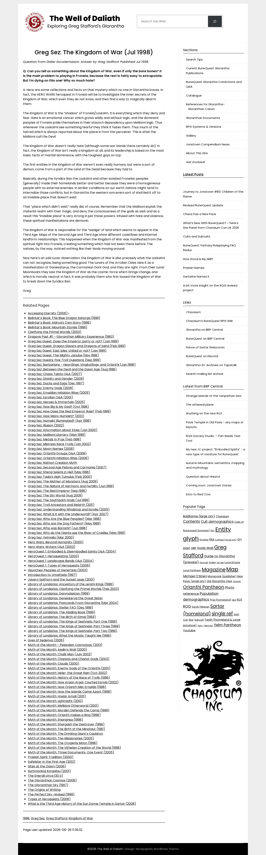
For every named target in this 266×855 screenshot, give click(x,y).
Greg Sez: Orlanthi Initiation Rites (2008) (58, 458)
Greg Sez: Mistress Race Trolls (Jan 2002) (59, 444)
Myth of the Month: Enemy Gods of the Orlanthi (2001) (69, 668)
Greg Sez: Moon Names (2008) (51, 448)
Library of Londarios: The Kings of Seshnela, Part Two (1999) (72, 631)
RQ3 (239, 600)
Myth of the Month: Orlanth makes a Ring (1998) (64, 715)
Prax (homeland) (220, 599)
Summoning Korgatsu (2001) (49, 771)
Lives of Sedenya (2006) (46, 640)
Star (191, 620)
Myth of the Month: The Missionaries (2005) (61, 738)
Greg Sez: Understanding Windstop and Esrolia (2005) (69, 509)
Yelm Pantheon (227, 625)
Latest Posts (193, 174)
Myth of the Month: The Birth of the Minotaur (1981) (66, 729)
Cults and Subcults (196, 236)
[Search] (215, 21)
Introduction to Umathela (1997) (52, 575)
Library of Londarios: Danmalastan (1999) (59, 593)
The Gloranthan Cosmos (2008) (52, 780)
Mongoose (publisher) (222, 576)
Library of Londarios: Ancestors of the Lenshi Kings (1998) (71, 584)
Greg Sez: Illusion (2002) (46, 425)
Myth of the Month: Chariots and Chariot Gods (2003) (68, 659)
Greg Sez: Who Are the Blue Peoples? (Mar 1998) (64, 519)
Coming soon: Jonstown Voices (209, 485)
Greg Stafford (56, 818)
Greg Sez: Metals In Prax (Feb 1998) (54, 439)
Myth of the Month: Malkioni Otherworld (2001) (63, 705)
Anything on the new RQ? (204, 413)
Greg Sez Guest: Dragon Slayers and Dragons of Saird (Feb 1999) (77, 346)
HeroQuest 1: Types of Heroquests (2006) (59, 565)
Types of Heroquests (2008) (49, 799)
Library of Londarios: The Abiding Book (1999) (61, 612)
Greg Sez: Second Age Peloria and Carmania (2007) (67, 467)
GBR (193, 548)
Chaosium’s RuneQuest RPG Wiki (209, 321)
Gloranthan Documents (203, 118)
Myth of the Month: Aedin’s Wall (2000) (57, 649)
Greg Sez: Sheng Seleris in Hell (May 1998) (59, 472)
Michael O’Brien (195, 576)
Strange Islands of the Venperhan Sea (213, 396)
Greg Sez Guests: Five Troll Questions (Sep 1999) (64, 360)
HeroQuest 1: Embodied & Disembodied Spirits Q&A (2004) (72, 551)
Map (232, 569)
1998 (26, 818)
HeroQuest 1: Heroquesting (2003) (53, 556)
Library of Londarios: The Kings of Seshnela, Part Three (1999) (74, 626)
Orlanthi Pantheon (203, 587)
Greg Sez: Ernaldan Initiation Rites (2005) (59, 392)
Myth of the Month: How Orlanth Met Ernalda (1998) (67, 687)
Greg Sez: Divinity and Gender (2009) (56, 378)
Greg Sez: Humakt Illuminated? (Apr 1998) (59, 420)
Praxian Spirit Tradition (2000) (50, 757)
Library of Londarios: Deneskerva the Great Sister (65, 598)
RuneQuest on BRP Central (205, 339)
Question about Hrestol (203, 477)
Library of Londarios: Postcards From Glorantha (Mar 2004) (73, 603)
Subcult (199, 619)
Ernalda (204, 539)
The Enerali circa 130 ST (45, 775)
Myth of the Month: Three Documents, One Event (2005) (71, 752)
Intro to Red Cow (198, 494)
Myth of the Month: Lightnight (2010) (55, 701)
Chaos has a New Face (199, 214)
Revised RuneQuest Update (203, 205)
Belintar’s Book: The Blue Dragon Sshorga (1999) (64, 318)
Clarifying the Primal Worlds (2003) (54, 332)
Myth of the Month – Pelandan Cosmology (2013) (65, 645)
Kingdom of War (81, 818)
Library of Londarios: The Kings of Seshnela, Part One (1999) (72, 621)
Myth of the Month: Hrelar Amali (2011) (57, 696)
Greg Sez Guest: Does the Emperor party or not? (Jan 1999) (73, 341)
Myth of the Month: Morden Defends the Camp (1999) (68, 710)
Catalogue (194, 95)
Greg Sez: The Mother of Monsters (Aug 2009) (63, 481)
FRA (211, 539)
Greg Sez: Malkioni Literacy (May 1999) (56, 434)
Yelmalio (208, 625)
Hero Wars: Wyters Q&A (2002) (51, 547)
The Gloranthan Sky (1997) (48, 785)
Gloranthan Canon (201, 109)
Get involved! (195, 162)
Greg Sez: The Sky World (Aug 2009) (55, 495)
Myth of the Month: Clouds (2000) (53, 663)
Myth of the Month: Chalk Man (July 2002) (60, 654)
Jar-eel (220, 562)
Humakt (204, 562)
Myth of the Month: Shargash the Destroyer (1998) (66, 724)
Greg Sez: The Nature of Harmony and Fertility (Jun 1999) (71, 486)
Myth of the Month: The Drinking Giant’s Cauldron (65, 733)
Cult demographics (217, 521)
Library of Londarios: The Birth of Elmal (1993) (62, 617)
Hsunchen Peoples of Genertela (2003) (58, 570)
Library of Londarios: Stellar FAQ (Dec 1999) (60, 607)
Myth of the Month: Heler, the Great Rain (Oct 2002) (67, 673)
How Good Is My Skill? (198, 259)
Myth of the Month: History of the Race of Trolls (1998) (69, 677)
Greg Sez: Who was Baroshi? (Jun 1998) (57, 528)
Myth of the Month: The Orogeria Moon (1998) (62, 743)
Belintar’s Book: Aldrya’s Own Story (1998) (59, 322)
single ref (222, 613)
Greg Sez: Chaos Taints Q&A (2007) (55, 374)
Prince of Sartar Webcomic (205, 347)
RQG (187, 606)
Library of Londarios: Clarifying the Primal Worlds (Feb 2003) (73, 589)
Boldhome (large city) (199, 516)
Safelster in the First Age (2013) (51, 761)
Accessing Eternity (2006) (48, 313)
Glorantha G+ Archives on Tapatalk (211, 365)
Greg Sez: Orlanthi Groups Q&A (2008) (57, 453)
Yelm (200, 625)
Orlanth (237, 581)
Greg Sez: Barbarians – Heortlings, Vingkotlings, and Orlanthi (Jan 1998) (82, 364)
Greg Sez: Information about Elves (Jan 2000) (62, 430)
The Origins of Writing (44, 789)
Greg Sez (38, 818)
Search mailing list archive (204, 374)
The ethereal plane (200, 404)
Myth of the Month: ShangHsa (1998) (55, 719)
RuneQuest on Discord (202, 356)
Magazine (213, 569)
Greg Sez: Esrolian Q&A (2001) (50, 397)
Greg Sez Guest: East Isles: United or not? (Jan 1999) (67, 350)
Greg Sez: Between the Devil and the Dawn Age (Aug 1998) (72, 369)
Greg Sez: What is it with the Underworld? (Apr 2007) (68, 514)
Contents (191, 521)
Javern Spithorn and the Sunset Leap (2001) (61, 579)
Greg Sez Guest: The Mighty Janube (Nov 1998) (63, 355)
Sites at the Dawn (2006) (47, 766)
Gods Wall (205, 548)
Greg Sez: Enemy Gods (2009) (50, 388)
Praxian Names (193, 268)
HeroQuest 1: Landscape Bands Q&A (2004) (61, 561)
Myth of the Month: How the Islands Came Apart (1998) (70, 691)
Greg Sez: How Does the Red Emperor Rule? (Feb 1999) (69, 411)
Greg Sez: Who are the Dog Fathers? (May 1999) (64, 523)
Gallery (191, 136)
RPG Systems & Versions (203, 127)
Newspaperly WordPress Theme (157, 849)
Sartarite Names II (196, 276)
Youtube (189, 630)
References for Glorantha (204, 104)
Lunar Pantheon (192, 570)
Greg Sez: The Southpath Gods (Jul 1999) (59, 500)
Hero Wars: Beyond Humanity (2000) (56, 542)
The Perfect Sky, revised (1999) (51, 794)
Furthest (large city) (226, 539)
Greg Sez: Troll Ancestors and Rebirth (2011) (61, 505)
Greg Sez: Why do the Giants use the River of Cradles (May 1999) (76, 533)
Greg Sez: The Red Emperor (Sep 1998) (57, 491)
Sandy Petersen (201, 606)
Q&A (234, 599)
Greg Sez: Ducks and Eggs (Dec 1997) (56, 383)
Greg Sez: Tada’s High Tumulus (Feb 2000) (60, 477)
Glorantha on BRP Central (204, 330)
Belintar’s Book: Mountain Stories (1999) (57, 327)
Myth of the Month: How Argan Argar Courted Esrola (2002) (73, 682)
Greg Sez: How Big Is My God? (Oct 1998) (58, 406)
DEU (213, 530)
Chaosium (193, 312)
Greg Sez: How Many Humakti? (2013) (56, 416)
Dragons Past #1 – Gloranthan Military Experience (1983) (71, 336)
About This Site (197, 153)
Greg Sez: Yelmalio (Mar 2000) (51, 537)
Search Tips (194, 59)
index (212, 562)
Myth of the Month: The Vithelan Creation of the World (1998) (74, 747)
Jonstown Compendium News (208, 144)
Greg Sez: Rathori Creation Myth (52, 462)
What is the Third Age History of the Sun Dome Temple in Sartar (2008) (82, 803)
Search (143, 10)
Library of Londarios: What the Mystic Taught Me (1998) (69, 635)
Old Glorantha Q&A (219, 581)
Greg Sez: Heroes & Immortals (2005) (56, 402)
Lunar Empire (232, 562)
